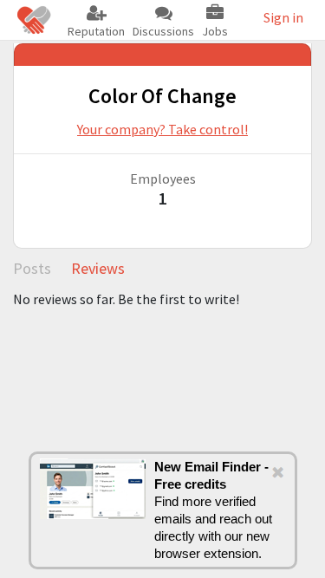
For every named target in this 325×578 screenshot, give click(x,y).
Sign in (283, 17)
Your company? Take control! (162, 129)
